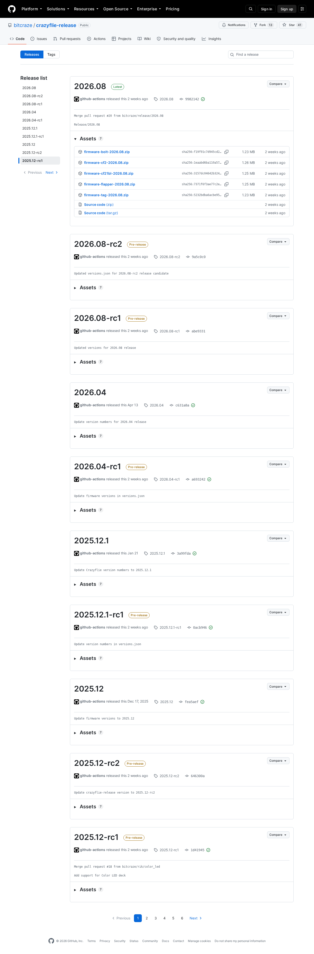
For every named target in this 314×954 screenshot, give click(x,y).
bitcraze (23, 25)
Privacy (105, 941)
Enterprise (147, 8)
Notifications (236, 25)
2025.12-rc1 (96, 837)
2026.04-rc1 (97, 466)
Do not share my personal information (240, 941)
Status (134, 941)
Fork (266, 25)
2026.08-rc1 (97, 318)
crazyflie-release (56, 25)
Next (49, 172)
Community (150, 941)
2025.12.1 (91, 540)
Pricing (172, 8)
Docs (165, 941)
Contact (178, 941)
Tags (51, 54)
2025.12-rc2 (97, 763)
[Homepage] (12, 9)
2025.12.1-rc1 (99, 614)
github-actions (92, 99)
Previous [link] (35, 172)
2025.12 (89, 688)
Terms (91, 941)
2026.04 (90, 392)
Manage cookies (199, 941)
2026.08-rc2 (98, 244)
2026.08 (90, 86)
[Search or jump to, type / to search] (251, 9)
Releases (32, 54)
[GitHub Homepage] (51, 941)
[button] (181, 138)
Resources (84, 8)
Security (120, 941)
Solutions (56, 8)
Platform (30, 8)
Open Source (115, 8)
